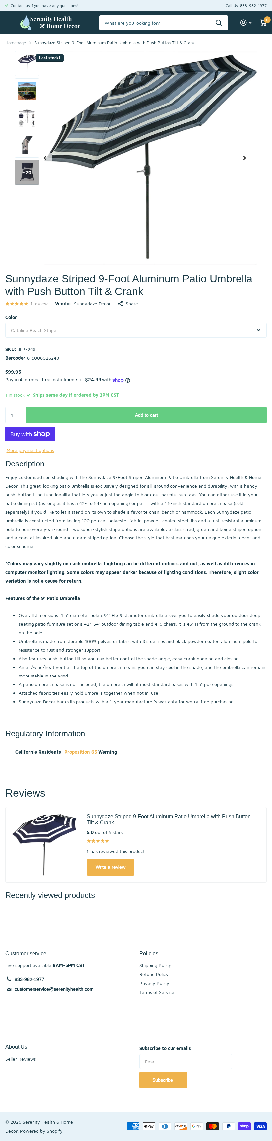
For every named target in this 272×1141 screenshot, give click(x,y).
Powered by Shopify (41, 1131)
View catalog (8, 20)
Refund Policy (154, 974)
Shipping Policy (155, 965)
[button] (45, 158)
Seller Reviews (20, 1059)
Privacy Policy (154, 983)
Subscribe (163, 1080)
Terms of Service (156, 992)
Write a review (110, 867)
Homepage (15, 42)
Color (11, 317)
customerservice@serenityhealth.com (54, 989)
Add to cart (146, 415)
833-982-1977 (29, 979)
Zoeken (219, 22)
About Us (16, 1047)
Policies (148, 953)
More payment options (30, 450)
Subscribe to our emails (165, 1048)
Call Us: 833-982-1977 (246, 5)
